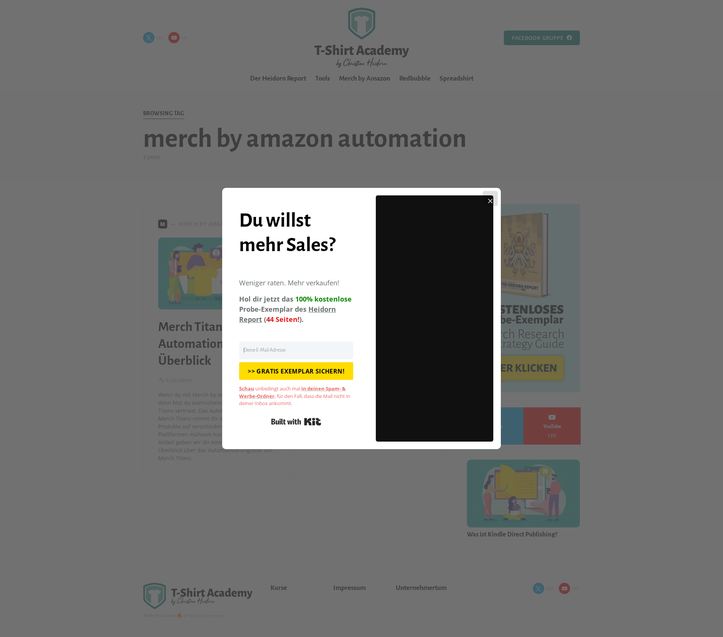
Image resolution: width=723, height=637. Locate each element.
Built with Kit (296, 421)
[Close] (490, 198)
